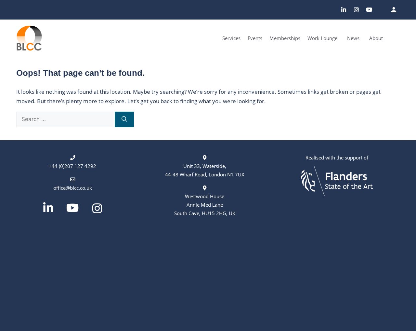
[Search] (124, 119)
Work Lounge (322, 38)
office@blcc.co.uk (72, 188)
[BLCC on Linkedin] (343, 10)
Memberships (284, 38)
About (376, 38)
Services (231, 38)
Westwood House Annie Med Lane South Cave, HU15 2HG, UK (204, 204)
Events (255, 38)
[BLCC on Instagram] (356, 10)
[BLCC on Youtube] (369, 10)
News (353, 38)
